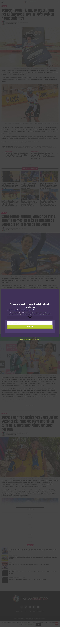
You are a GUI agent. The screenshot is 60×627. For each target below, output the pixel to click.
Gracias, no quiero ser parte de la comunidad (30, 339)
